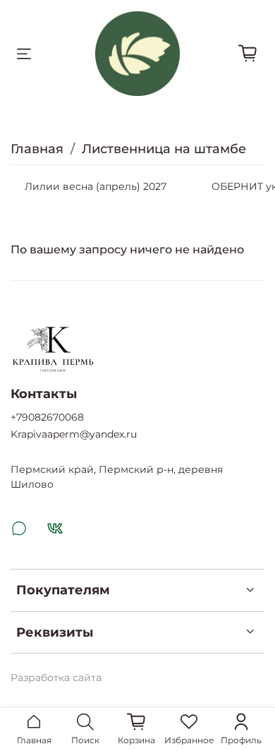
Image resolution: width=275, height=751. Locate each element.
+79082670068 (47, 417)
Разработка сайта (56, 677)
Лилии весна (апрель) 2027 (95, 186)
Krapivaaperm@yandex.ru (74, 434)
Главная (37, 149)
